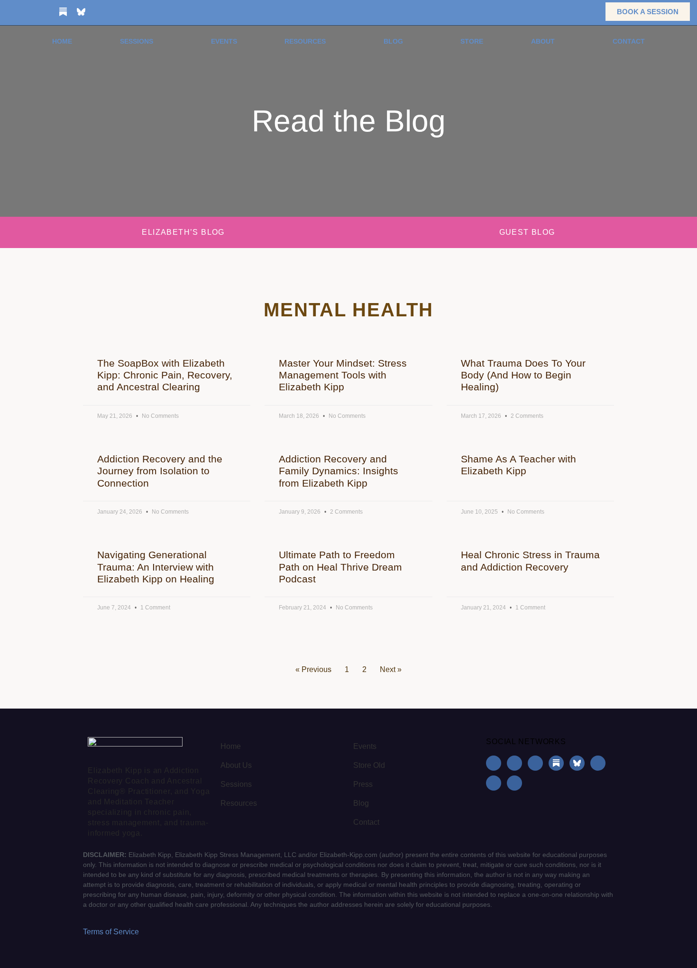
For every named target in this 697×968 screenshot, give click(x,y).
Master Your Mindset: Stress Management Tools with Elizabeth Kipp (343, 375)
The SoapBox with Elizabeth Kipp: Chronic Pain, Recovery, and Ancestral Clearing (164, 375)
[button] (583, 11)
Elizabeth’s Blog (183, 232)
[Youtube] (99, 12)
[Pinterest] (117, 12)
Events (224, 41)
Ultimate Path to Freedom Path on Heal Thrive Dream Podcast (340, 566)
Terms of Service (111, 932)
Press (363, 784)
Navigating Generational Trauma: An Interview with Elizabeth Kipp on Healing (155, 566)
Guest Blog (527, 232)
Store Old (369, 765)
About (543, 41)
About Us (236, 765)
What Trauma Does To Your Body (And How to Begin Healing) (523, 375)
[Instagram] (27, 12)
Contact (629, 41)
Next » (391, 669)
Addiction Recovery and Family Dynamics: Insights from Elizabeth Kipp (338, 470)
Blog (393, 41)
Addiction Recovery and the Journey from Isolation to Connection (159, 470)
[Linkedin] (45, 12)
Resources (305, 41)
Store (471, 41)
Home (62, 41)
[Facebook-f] (9, 12)
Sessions (136, 41)
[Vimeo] (135, 12)
